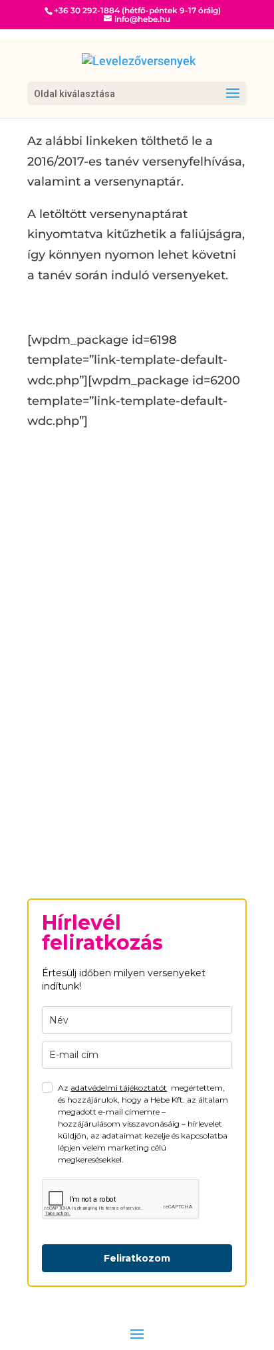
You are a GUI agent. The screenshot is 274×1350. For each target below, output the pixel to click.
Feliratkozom (137, 1258)
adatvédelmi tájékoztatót (118, 1088)
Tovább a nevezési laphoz (129, 807)
